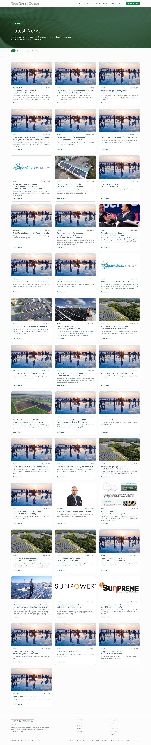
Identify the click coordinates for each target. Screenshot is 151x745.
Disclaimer (113, 734)
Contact (121, 3)
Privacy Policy (114, 728)
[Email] (15, 724)
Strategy (89, 3)
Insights (105, 3)
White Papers (36, 51)
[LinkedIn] (12, 724)
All (13, 51)
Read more (16, 103)
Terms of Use (114, 731)
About (80, 3)
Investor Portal (132, 3)
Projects (97, 3)
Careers (113, 3)
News (19, 51)
